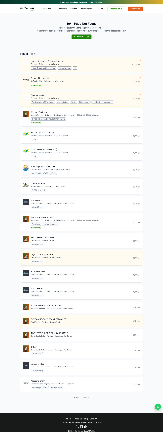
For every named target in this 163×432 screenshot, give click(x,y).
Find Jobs (47, 9)
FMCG (53, 173)
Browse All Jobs (80, 397)
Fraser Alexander (37, 203)
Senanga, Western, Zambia (60, 169)
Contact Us (94, 419)
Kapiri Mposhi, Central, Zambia (64, 115)
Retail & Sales (36, 354)
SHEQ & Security (37, 190)
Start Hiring (135, 9)
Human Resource (65, 68)
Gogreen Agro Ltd (37, 115)
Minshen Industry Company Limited (43, 384)
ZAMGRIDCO (35, 240)
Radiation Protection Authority (41, 135)
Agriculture (36, 224)
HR (75, 68)
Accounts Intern (56, 388)
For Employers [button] (86, 9)
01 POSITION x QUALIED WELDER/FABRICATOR (48, 119)
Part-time (50, 308)
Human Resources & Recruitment (43, 68)
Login (102, 9)
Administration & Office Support (43, 102)
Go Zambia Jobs (36, 81)
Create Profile (116, 9)
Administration (62, 102)
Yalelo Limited (36, 169)
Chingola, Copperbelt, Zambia (63, 203)
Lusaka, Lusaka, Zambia (64, 308)
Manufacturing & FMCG (40, 173)
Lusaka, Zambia (53, 64)
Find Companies (60, 9)
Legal (34, 139)
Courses (73, 9)
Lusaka (65, 135)
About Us (78, 419)
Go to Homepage (81, 37)
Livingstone (70, 384)
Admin (73, 102)
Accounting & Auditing (39, 388)
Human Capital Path (38, 308)
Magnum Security (37, 186)
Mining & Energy (37, 207)
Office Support (84, 102)
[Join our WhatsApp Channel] (158, 407)
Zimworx (34, 64)
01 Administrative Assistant (102, 102)
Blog (86, 419)
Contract (48, 203)
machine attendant (49, 224)
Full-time (42, 64)
